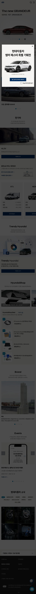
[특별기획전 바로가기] (18, 66)
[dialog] (18, 66)
